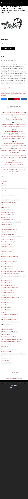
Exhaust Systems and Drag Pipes (9, 241)
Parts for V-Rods (5, 327)
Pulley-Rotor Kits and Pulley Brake (9, 331)
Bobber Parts (4, 207)
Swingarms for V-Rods (6, 351)
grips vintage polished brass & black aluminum (14, 139)
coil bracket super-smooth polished (14, 133)
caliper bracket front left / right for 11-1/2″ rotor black (14, 170)
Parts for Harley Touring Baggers (9, 319)
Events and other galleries (7, 239)
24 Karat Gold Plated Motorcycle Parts (10, 200)
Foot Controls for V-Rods (7, 246)
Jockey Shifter (4, 259)
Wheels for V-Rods (5, 363)
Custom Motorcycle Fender (7, 227)
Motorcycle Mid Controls (6, 292)
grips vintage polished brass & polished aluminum (14, 127)
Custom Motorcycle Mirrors (7, 232)
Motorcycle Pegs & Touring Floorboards (10, 297)
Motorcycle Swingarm (6, 309)
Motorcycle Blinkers (5, 263)
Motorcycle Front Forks (6, 282)
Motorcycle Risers (5, 302)
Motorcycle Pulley (5, 300)
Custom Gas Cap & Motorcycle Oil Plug (10, 222)
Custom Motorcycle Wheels (7, 234)
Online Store (4, 181)
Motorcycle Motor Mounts (7, 295)
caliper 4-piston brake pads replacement (14, 145)
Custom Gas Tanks (5, 224)
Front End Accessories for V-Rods (9, 249)
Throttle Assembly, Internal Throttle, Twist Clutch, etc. (13, 354)
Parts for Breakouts (5, 317)
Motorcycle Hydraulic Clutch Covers (9, 287)
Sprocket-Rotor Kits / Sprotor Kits (9, 349)
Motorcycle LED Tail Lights (7, 290)
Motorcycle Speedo (5, 307)
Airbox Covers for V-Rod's (7, 205)
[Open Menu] (21, 3)
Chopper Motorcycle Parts (7, 219)
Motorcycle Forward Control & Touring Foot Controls (13, 276)
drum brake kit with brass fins (14, 164)
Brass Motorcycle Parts (6, 214)
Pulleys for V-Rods (5, 334)
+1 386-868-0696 (14, 372)
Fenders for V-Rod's (5, 244)
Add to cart (8, 48)
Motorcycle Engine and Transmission (9, 273)
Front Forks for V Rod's (6, 251)
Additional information (8, 60)
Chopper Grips (4, 217)
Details (3, 56)
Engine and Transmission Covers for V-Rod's (11, 236)
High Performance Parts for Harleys (9, 256)
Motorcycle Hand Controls (7, 285)
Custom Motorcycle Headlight (8, 229)
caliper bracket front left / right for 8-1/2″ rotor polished (14, 151)
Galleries (3, 254)
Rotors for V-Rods (5, 344)
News (2, 312)
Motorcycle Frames (5, 280)
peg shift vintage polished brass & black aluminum (14, 115)
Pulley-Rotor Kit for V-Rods (7, 329)
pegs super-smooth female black (14, 121)
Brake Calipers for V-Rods (7, 212)
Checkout (3, 185)
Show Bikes (4, 346)
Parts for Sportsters (5, 324)
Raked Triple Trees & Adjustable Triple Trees (11, 339)
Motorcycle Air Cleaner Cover (8, 261)
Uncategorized (4, 360)
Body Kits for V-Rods (6, 209)
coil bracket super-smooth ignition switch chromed (14, 158)
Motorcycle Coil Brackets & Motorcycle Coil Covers (12, 271)
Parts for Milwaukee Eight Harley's (9, 322)
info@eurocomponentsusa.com (14, 378)
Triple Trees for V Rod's (6, 358)
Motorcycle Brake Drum (6, 268)
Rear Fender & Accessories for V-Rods (10, 341)
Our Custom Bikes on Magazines (8, 314)
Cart (2, 183)
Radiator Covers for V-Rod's (7, 336)
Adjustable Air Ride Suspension (8, 202)
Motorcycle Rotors (5, 304)
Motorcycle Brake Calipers (7, 266)
